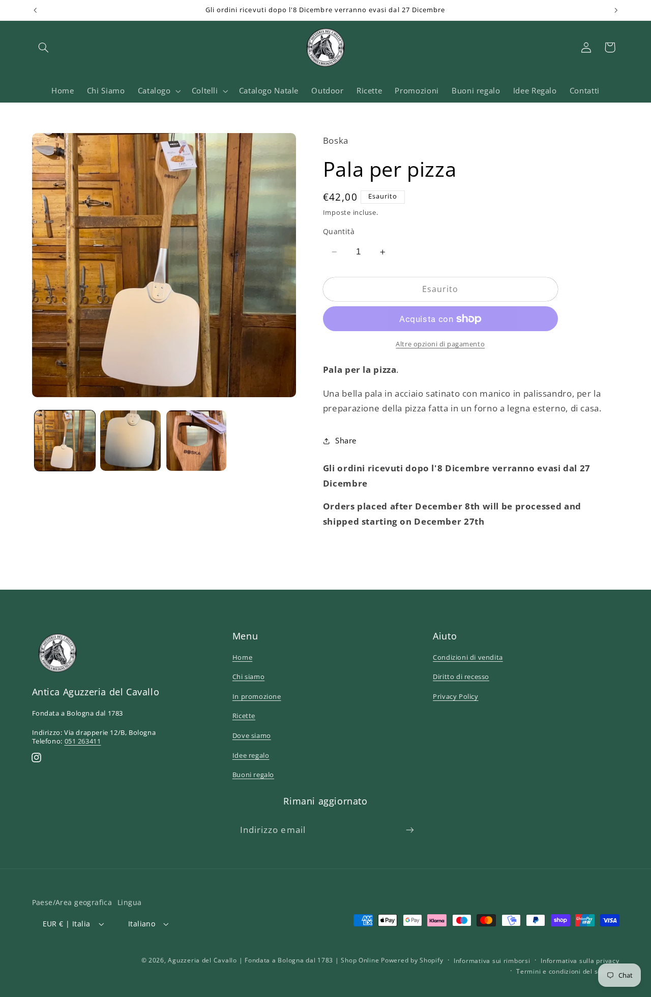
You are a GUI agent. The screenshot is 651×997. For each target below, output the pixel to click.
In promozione (256, 696)
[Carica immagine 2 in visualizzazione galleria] (130, 440)
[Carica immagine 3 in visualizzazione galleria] (196, 440)
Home (242, 657)
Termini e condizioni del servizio (567, 971)
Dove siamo (251, 735)
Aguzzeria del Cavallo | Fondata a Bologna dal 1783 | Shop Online (273, 960)
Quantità (338, 231)
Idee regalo (251, 755)
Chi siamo (248, 676)
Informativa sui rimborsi (492, 960)
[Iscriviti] (410, 830)
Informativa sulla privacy (580, 960)
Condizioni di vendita (468, 657)
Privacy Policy (455, 696)
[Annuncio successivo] (616, 10)
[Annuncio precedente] (35, 10)
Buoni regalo (253, 774)
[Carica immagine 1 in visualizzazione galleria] (65, 440)
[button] (43, 47)
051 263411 (83, 741)
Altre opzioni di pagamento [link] (440, 344)
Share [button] (346, 440)
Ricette (243, 715)
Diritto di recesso (461, 676)
